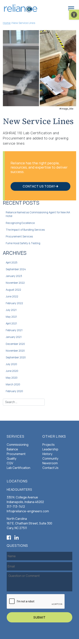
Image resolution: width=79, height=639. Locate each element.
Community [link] (50, 458)
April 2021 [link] (11, 323)
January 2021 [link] (14, 337)
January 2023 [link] (14, 276)
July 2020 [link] (11, 364)
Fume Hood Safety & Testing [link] (23, 243)
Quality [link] (11, 458)
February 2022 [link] (14, 303)
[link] (74, 15)
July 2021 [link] (11, 310)
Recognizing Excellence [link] (20, 223)
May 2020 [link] (11, 377)
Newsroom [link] (50, 463)
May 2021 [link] (11, 316)
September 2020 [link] (16, 357)
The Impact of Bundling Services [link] (25, 229)
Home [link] (7, 23)
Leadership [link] (50, 449)
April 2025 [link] (11, 262)
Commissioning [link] (17, 444)
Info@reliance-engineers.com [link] (28, 511)
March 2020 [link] (13, 384)
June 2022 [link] (12, 296)
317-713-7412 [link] (16, 506)
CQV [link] (10, 463)
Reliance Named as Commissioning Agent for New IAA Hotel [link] (38, 214)
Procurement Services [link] (19, 236)
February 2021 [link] (14, 330)
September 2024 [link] (16, 269)
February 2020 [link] (14, 391)
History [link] (47, 454)
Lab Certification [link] (18, 468)
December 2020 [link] (15, 344)
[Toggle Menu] (71, 8)
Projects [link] (48, 444)
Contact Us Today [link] (39, 186)
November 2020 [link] (15, 350)
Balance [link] (12, 449)
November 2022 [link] (15, 282)
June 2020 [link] (12, 371)
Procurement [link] (16, 454)
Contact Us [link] (50, 468)
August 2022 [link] (13, 289)
